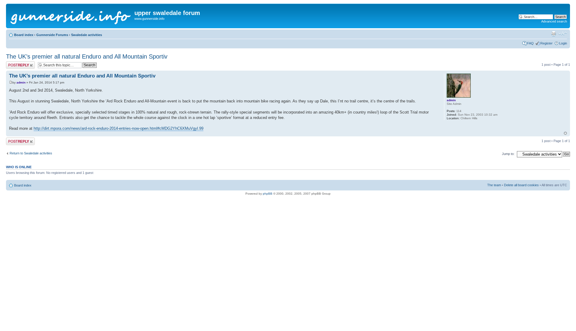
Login (563, 43)
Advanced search (554, 21)
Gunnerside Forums (52, 35)
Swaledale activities (86, 35)
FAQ (530, 43)
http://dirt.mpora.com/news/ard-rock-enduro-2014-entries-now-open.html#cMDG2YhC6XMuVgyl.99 (118, 128)
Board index (23, 35)
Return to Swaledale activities (31, 153)
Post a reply (14, 63)
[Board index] (71, 16)
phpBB (267, 193)
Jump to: (508, 154)
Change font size (562, 33)
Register (546, 43)
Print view (553, 33)
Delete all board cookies (521, 185)
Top (565, 133)
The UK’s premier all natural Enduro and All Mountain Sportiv (86, 56)
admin (21, 82)
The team (494, 185)
